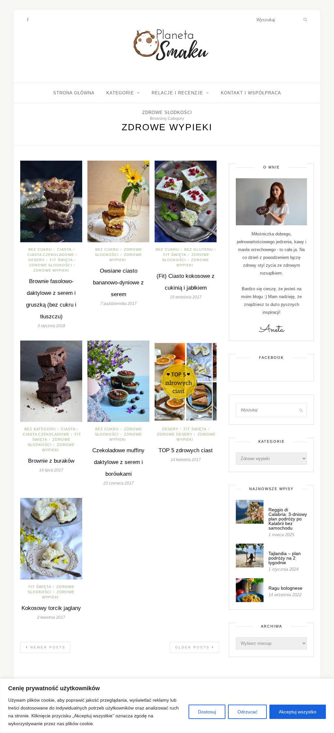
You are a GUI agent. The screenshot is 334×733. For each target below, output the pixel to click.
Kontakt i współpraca (251, 92)
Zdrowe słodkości (167, 112)
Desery (36, 260)
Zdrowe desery (174, 434)
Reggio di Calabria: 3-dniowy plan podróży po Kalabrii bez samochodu (287, 519)
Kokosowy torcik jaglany (51, 608)
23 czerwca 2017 (118, 483)
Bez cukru (40, 249)
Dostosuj (207, 711)
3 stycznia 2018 (51, 326)
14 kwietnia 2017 (186, 459)
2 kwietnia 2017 (51, 617)
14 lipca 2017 (51, 470)
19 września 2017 (186, 297)
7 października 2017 (118, 303)
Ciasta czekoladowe (50, 255)
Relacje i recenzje (177, 92)
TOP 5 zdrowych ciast (186, 450)
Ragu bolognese (285, 588)
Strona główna (74, 92)
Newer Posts (47, 647)
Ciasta (64, 249)
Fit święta (61, 260)
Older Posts (193, 647)
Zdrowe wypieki (51, 270)
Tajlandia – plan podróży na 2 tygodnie (284, 558)
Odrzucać (247, 711)
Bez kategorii (40, 429)
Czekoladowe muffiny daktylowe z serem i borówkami (118, 462)
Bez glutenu (198, 249)
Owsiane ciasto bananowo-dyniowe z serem (118, 282)
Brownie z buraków (51, 461)
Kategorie (120, 92)
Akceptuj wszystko (297, 711)
